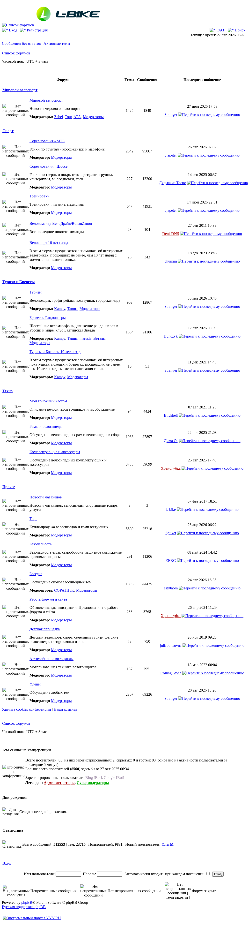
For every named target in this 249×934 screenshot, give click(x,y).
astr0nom (171, 588)
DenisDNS (170, 234)
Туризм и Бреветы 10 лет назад (55, 352)
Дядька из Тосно (172, 183)
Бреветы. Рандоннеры (47, 318)
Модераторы (93, 117)
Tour (68, 117)
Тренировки (39, 196)
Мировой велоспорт (19, 90)
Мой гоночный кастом (48, 401)
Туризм (35, 292)
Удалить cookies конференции (26, 709)
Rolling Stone (170, 673)
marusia (85, 338)
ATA (77, 117)
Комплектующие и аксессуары (54, 452)
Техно (7, 391)
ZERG (171, 560)
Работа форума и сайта (48, 599)
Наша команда (65, 709)
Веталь (99, 338)
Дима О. (171, 441)
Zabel (58, 117)
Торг (33, 519)
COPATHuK (64, 590)
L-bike (171, 509)
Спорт (8, 131)
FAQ (219, 30)
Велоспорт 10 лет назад (48, 243)
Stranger (170, 115)
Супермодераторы (93, 783)
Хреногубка (171, 468)
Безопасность (40, 544)
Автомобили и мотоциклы (51, 659)
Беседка (35, 574)
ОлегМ (167, 844)
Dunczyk (171, 336)
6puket (171, 533)
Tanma (72, 309)
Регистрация (37, 30)
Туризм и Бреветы (18, 282)
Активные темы (57, 43)
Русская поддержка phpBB (24, 907)
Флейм (35, 684)
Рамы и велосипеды (45, 426)
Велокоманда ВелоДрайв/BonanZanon (60, 223)
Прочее (8, 487)
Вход (12, 30)
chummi (171, 261)
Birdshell (171, 415)
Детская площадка (44, 629)
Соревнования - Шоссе (48, 166)
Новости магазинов (45, 497)
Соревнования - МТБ (47, 141)
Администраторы (59, 783)
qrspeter (171, 155)
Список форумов (16, 53)
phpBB (26, 902)
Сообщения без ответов (21, 43)
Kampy (59, 309)
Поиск (239, 30)
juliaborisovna (171, 645)
